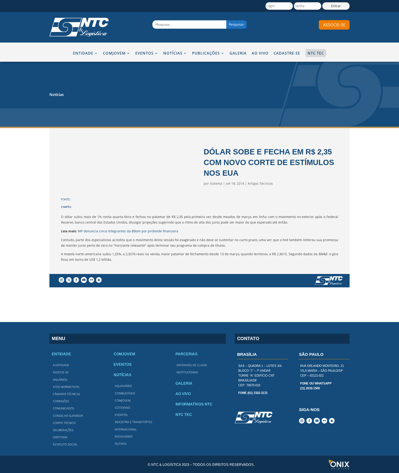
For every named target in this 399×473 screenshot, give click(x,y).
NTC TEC (316, 53)
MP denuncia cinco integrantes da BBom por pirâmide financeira (128, 231)
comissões (61, 401)
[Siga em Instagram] (61, 280)
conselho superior (68, 416)
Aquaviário (123, 386)
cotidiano (122, 407)
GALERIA (238, 53)
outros (121, 444)
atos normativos (66, 387)
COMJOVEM (114, 53)
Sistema (216, 183)
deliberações (63, 430)
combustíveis (125, 393)
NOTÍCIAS (172, 53)
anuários (60, 380)
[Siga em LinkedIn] (99, 280)
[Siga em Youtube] (84, 280)
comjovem (122, 400)
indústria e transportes (133, 422)
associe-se (334, 25)
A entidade (61, 365)
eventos (121, 415)
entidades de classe (192, 365)
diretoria (60, 437)
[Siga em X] (69, 280)
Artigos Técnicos (260, 183)
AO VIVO (260, 53)
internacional (126, 429)
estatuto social (65, 444)
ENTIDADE (83, 53)
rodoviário (124, 436)
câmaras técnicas (66, 394)
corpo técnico (64, 423)
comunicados (63, 408)
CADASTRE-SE (287, 53)
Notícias (56, 94)
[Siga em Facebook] (76, 280)
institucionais (187, 372)
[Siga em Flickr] (91, 280)
